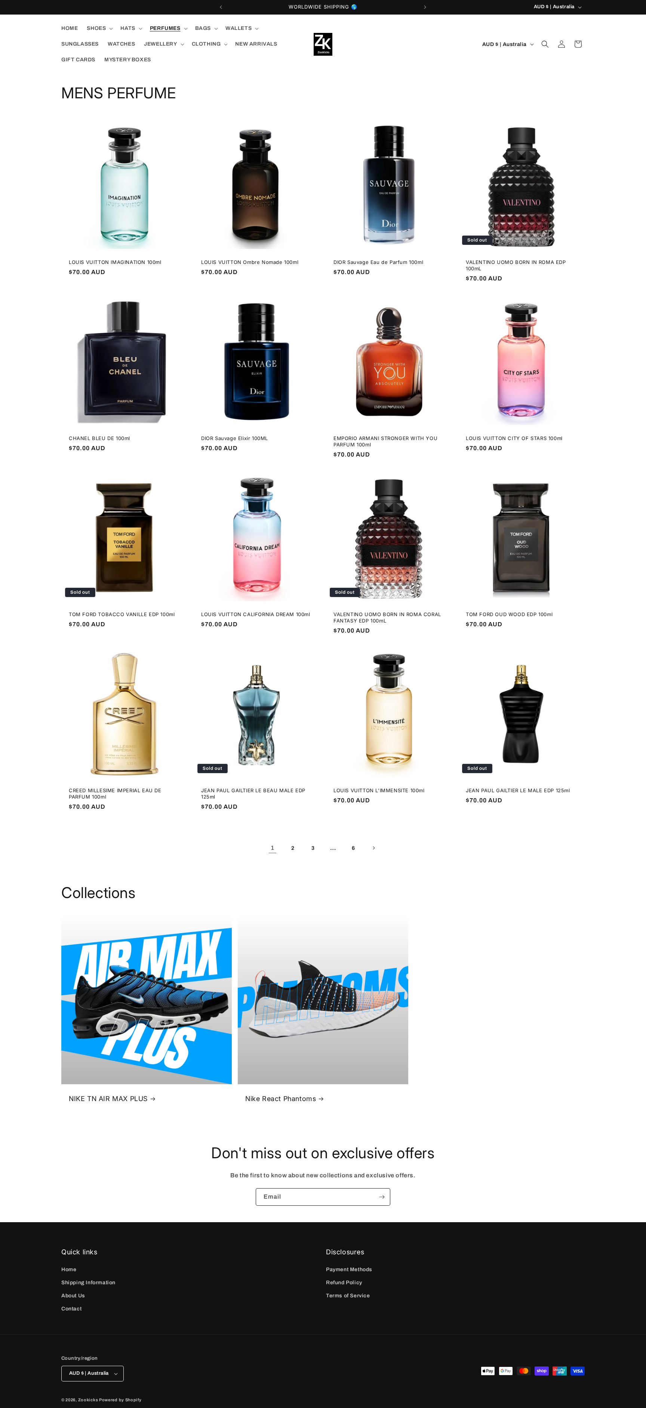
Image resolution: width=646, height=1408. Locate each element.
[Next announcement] (425, 7)
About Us (73, 1295)
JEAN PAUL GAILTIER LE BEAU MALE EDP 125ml (253, 793)
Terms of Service (348, 1295)
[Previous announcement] (221, 7)
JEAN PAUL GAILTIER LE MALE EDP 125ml (518, 790)
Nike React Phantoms (280, 1099)
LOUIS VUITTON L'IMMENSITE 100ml (379, 790)
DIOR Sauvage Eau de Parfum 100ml (378, 262)
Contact (71, 1309)
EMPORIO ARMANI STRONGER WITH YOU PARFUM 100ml (385, 441)
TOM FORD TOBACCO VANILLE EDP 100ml (122, 614)
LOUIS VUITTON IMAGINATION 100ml (115, 262)
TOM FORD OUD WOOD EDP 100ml (509, 614)
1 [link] (272, 848)
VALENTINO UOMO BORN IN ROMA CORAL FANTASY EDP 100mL (387, 617)
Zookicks (88, 1400)
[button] (99, 28)
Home (68, 1269)
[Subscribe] (381, 1197)
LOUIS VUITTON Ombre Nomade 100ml (249, 262)
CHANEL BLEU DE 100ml (99, 438)
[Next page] (373, 848)
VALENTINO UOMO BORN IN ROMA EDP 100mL (516, 265)
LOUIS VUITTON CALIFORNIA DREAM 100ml (255, 614)
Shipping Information (88, 1282)
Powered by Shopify (120, 1400)
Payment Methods (349, 1269)
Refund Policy (344, 1282)
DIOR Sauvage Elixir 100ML (234, 438)
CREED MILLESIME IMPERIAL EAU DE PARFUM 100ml (115, 793)
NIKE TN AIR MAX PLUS (108, 1099)
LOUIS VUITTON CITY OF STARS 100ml (514, 438)
